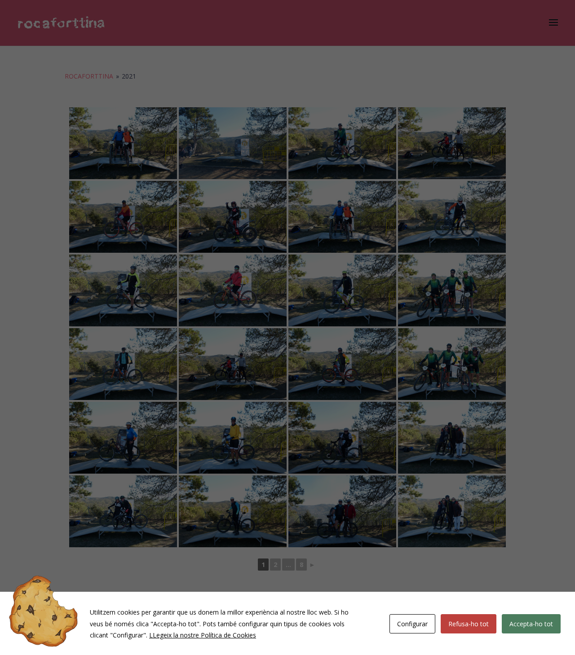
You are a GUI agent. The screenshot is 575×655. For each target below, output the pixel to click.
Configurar (412, 624)
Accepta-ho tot (531, 624)
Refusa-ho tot (468, 624)
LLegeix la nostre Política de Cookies (202, 635)
